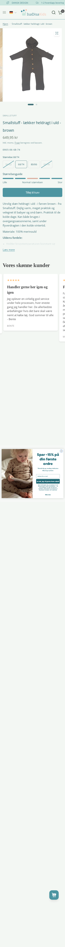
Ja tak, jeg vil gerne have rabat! (48, 481)
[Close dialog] (61, 450)
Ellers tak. (48, 495)
